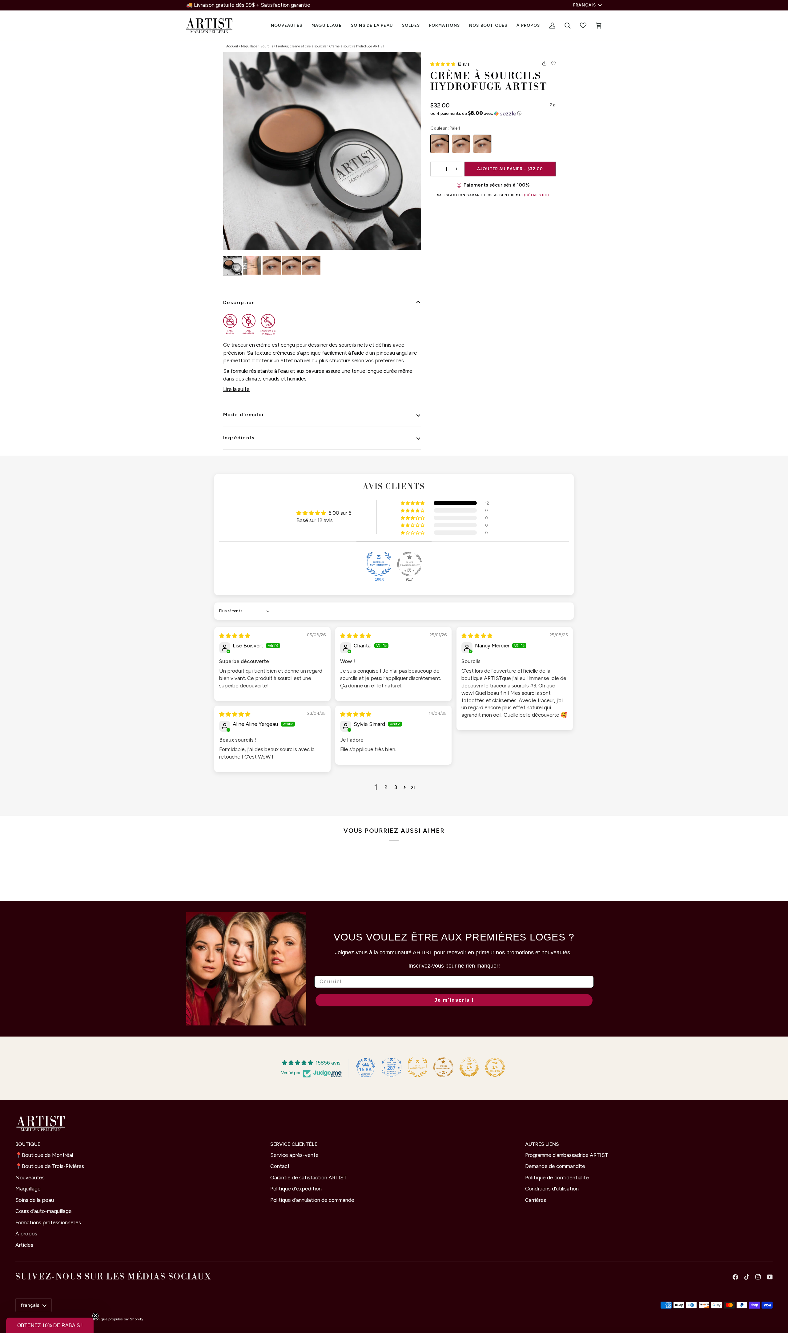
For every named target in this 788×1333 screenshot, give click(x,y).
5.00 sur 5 (340, 513)
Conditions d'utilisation (552, 1189)
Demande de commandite (555, 1166)
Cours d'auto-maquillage (43, 1211)
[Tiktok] (746, 1277)
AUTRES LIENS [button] (542, 1144)
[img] (234, 636)
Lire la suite (236, 389)
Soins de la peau (34, 1200)
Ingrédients (239, 438)
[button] (326, 25)
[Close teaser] (95, 1316)
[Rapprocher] (322, 151)
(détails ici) (536, 195)
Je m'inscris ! (454, 1000)
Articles (24, 1245)
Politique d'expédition (296, 1189)
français (584, 4)
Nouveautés (30, 1177)
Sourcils (266, 46)
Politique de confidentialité (557, 1177)
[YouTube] (770, 1277)
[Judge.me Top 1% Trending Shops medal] (495, 1067)
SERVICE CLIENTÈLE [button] (293, 1144)
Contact (280, 1166)
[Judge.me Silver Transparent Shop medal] (409, 564)
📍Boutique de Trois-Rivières (49, 1166)
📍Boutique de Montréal (44, 1155)
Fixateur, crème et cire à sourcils (301, 46)
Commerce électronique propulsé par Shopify (104, 1319)
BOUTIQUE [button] (27, 1144)
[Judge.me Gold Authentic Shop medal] (417, 1067)
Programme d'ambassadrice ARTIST (566, 1155)
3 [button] (395, 787)
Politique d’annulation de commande (312, 1200)
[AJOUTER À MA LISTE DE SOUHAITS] (553, 63)
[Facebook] (735, 1277)
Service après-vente (294, 1155)
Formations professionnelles (48, 1222)
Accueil (232, 46)
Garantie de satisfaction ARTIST (308, 1177)
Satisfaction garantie (285, 5)
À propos (26, 1233)
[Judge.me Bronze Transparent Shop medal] (443, 1067)
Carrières (535, 1200)
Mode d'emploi (243, 414)
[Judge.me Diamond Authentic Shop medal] (378, 564)
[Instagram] (758, 1277)
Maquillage (249, 46)
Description (239, 302)
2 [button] (385, 787)
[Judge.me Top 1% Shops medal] (469, 1067)
